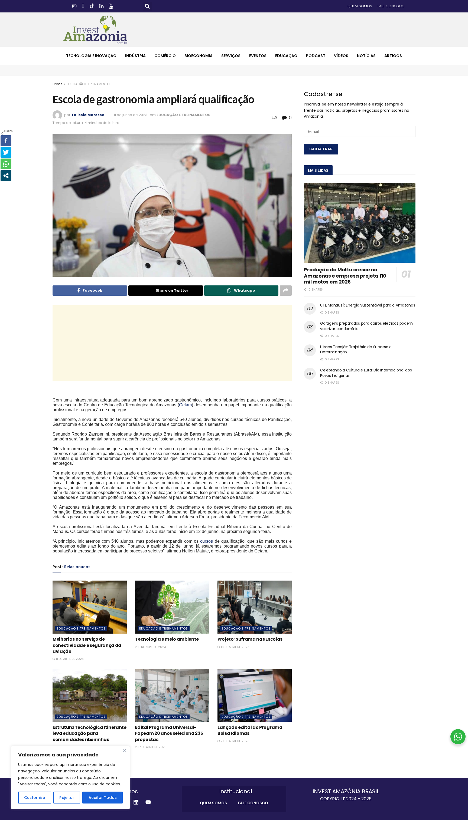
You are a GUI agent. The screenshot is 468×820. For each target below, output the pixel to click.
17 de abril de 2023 (152, 747)
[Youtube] (148, 802)
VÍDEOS (341, 55)
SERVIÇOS (230, 55)
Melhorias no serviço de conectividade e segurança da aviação (87, 645)
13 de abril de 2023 (234, 647)
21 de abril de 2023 (234, 741)
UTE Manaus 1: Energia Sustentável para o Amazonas (367, 305)
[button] (147, 6)
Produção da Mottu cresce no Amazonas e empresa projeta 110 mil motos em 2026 (345, 275)
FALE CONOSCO (391, 6)
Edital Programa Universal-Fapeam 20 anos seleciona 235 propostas (169, 733)
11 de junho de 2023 (130, 114)
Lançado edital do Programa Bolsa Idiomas (249, 730)
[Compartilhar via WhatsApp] (6, 164)
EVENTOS (257, 55)
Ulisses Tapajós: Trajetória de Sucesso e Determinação (356, 349)
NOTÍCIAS (366, 55)
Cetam (185, 405)
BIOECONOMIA (198, 55)
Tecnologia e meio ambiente (167, 639)
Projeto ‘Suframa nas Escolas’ (250, 639)
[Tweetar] (6, 152)
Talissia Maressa (88, 114)
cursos (206, 541)
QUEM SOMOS (359, 6)
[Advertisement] (172, 343)
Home (57, 84)
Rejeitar (66, 797)
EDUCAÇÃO (286, 55)
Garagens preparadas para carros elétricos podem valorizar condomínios (366, 326)
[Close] (124, 750)
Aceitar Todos (103, 797)
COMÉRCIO (165, 55)
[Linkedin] (136, 802)
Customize (34, 797)
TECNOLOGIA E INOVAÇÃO (91, 55)
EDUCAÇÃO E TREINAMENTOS (89, 84)
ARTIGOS (393, 55)
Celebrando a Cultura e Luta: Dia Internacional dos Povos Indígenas (366, 372)
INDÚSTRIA (135, 55)
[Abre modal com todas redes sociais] (6, 175)
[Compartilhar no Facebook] (6, 140)
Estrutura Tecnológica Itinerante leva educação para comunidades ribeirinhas (89, 733)
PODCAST (315, 55)
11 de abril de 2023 (69, 659)
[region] (70, 777)
